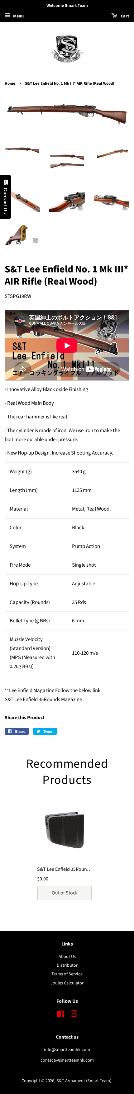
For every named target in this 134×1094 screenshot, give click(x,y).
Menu (18, 16)
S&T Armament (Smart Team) (83, 1080)
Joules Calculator (67, 983)
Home (10, 83)
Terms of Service (67, 974)
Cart (124, 16)
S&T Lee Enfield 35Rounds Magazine (75, 869)
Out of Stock (65, 892)
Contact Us (5, 199)
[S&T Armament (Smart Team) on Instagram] (73, 1015)
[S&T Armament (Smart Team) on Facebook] (60, 1015)
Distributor (67, 965)
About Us (67, 956)
